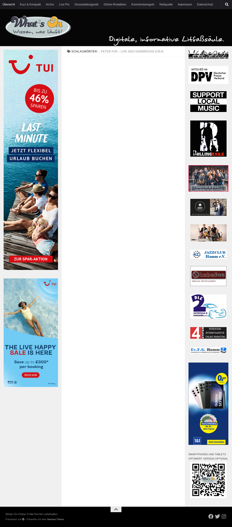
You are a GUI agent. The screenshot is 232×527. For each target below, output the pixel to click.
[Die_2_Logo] (208, 317)
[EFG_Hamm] (208, 353)
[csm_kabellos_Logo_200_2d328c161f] (208, 285)
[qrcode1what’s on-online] (208, 497)
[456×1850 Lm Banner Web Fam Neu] (31, 268)
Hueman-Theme (55, 519)
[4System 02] (208, 337)
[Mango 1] (208, 214)
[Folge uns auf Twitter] (217, 516)
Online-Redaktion (115, 4)
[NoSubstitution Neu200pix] (208, 240)
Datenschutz (205, 4)
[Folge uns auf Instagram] (224, 516)
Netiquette (166, 4)
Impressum (185, 4)
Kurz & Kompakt (30, 4)
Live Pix (64, 4)
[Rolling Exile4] (208, 155)
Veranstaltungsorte (86, 4)
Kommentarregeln (142, 4)
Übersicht (9, 4)
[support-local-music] (208, 111)
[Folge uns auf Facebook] (211, 516)
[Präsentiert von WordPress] (23, 519)
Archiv (50, 4)
